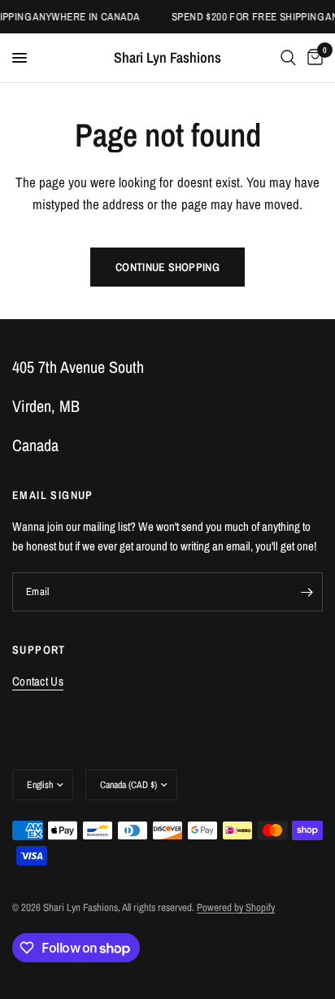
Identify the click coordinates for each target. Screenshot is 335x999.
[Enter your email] (306, 591)
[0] (312, 57)
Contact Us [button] (37, 681)
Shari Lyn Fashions (167, 57)
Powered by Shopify (236, 907)
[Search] (288, 57)
